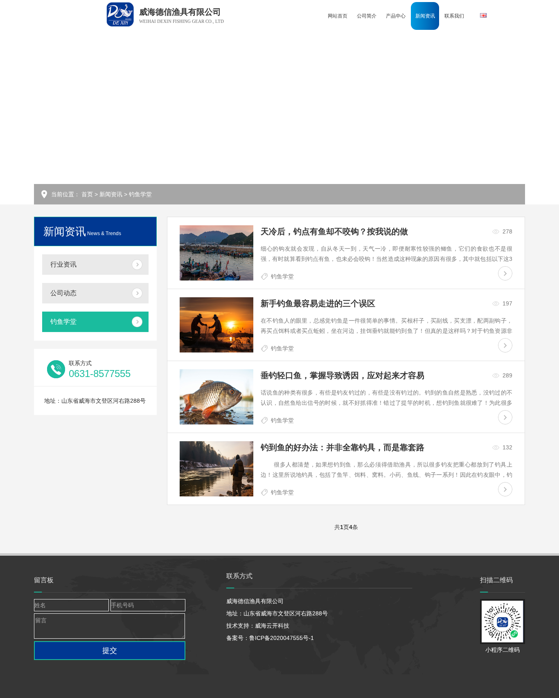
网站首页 (337, 16)
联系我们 (454, 16)
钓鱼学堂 (140, 194)
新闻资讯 (425, 16)
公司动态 (63, 293)
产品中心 (396, 16)
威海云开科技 (272, 625)
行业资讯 (63, 264)
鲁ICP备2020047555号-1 (281, 638)
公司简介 (366, 16)
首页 (87, 194)
